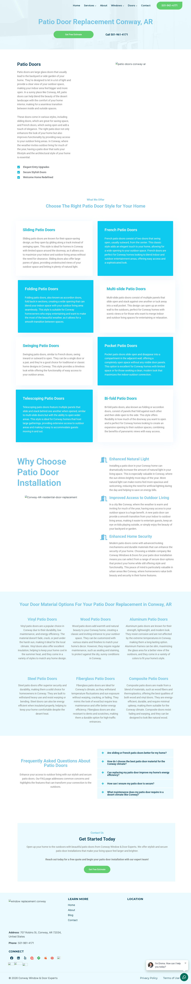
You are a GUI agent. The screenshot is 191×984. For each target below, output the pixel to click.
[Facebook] (12, 958)
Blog (70, 915)
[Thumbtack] (18, 965)
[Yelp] (25, 958)
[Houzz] (59, 958)
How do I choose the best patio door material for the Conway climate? (136, 762)
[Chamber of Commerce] (25, 965)
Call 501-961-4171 (117, 34)
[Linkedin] (18, 958)
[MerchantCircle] (52, 958)
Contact (145, 5)
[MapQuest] (39, 958)
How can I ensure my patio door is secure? (130, 783)
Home (76, 5)
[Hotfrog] (45, 958)
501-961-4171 (169, 5)
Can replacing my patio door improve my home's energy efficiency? (138, 773)
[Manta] (32, 958)
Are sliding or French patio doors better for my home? (137, 752)
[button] (135, 753)
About (103, 5)
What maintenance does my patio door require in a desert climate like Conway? (135, 793)
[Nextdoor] (12, 965)
